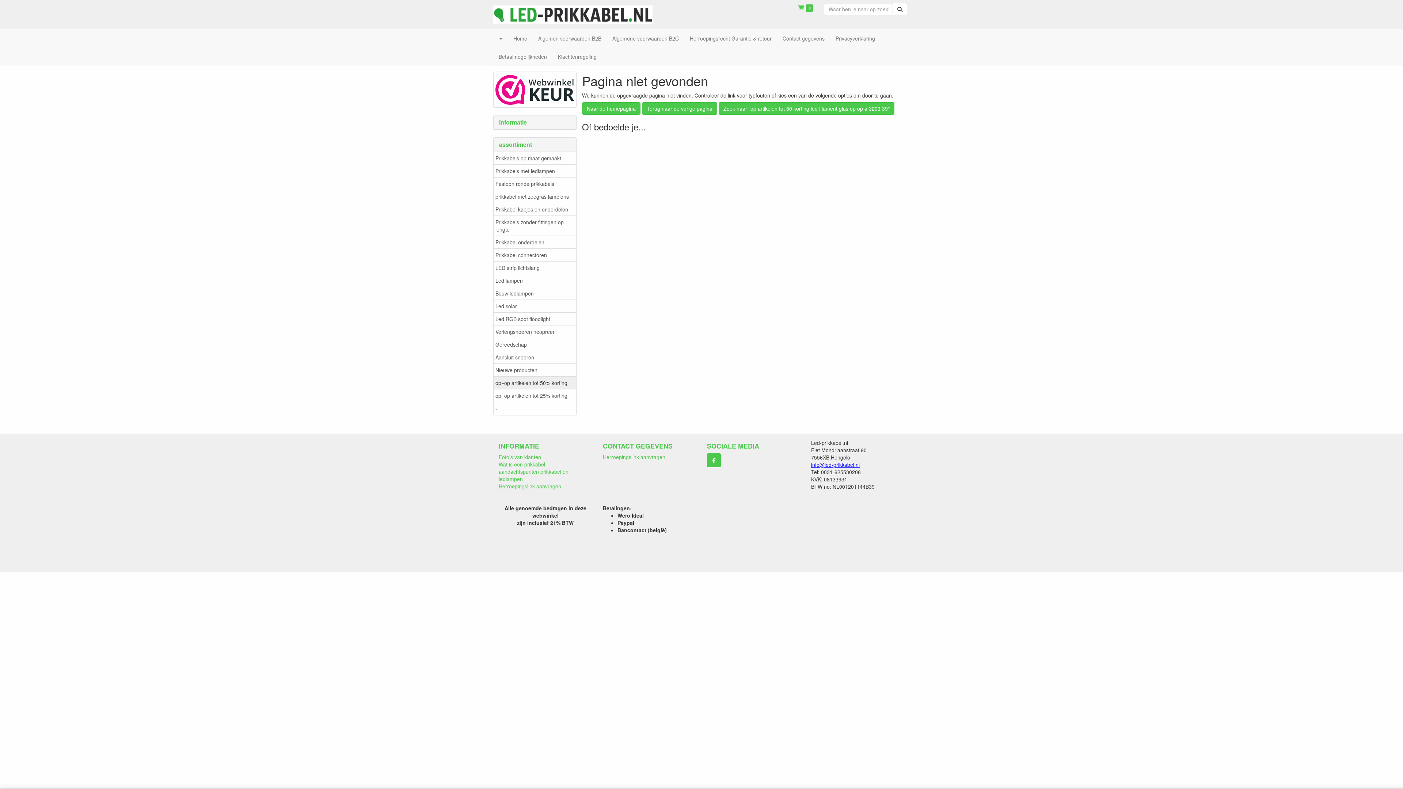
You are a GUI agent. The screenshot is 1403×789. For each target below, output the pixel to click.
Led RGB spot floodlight (522, 319)
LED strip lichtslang (517, 267)
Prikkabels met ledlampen (525, 171)
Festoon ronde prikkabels (524, 183)
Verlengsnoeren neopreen (525, 331)
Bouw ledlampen (514, 293)
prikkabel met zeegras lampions (532, 196)
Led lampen (509, 280)
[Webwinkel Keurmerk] (534, 88)
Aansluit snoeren (514, 357)
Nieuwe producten (516, 370)
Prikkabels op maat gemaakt (528, 158)
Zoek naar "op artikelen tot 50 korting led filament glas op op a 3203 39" (806, 108)
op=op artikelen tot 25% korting (531, 395)
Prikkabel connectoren (521, 255)
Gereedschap (511, 344)
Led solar (506, 306)
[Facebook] (714, 460)
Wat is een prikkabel (522, 464)
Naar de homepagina (611, 108)
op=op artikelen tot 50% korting (531, 382)
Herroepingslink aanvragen (530, 486)
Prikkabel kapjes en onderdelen (531, 209)
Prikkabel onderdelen (519, 242)
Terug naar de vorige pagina (679, 108)
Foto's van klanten (520, 457)
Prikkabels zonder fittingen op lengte (529, 225)
